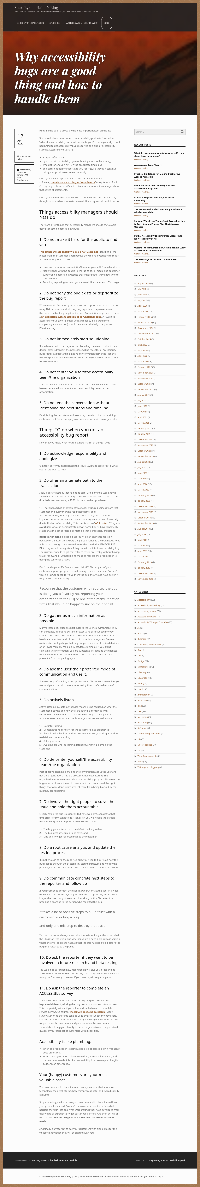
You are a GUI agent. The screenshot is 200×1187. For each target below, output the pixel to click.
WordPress (105, 1176)
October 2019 (144, 517)
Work (140, 761)
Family (140, 683)
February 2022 (144, 367)
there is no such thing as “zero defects (73, 182)
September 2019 (145, 523)
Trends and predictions (148, 733)
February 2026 (144, 317)
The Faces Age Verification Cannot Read (155, 259)
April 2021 (142, 417)
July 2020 (141, 467)
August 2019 (143, 528)
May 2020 (142, 478)
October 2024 (144, 339)
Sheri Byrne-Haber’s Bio (30, 23)
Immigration (143, 694)
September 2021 (145, 389)
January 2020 (143, 500)
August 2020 (143, 461)
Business (141, 638)
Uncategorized (144, 744)
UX (26, 175)
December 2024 (145, 328)
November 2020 (145, 445)
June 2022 (142, 344)
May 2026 (142, 300)
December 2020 (145, 439)
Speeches (54, 23)
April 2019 (142, 551)
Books (140, 633)
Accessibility (25, 169)
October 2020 (144, 450)
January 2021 (143, 434)
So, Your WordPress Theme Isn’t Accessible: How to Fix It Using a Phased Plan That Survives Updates (159, 224)
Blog (107, 23)
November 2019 (145, 512)
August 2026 (143, 283)
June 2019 (142, 540)
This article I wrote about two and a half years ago (69, 251)
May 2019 (142, 545)
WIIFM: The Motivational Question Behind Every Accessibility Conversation (160, 249)
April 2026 (142, 305)
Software (20, 175)
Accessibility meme (147, 611)
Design (141, 661)
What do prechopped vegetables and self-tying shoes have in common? (159, 154)
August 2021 (143, 395)
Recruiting (142, 722)
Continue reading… (141, 159)
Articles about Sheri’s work (82, 23)
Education (142, 677)
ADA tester (101, 523)
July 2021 (141, 400)
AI (138, 627)
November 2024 (145, 333)
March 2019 (143, 556)
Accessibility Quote (146, 616)
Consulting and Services (149, 644)
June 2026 (142, 294)
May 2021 (142, 411)
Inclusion (142, 700)
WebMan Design (138, 1176)
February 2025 (144, 322)
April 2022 (142, 355)
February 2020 (144, 495)
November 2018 (145, 578)
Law (139, 711)
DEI (139, 655)
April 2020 (142, 484)
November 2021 (145, 378)
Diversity (141, 672)
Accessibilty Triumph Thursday (152, 622)
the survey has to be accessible (87, 1011)
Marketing (142, 717)
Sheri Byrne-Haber (24, 157)
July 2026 (141, 289)
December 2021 (145, 372)
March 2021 (143, 422)
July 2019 (141, 534)
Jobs (139, 705)
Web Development (23, 178)
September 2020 (145, 456)
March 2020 (143, 489)
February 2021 (144, 428)
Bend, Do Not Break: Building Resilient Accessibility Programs (154, 187)
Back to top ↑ (156, 1176)
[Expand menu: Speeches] (61, 23)
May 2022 (142, 350)
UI (138, 739)
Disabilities (21, 172)
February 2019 (144, 562)
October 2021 (144, 383)
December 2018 (145, 573)
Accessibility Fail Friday (148, 605)
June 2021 (142, 406)
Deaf (139, 650)
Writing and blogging (148, 767)
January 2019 (143, 567)
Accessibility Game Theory (148, 165)
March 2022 (143, 361)
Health (140, 689)
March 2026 (143, 311)
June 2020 (142, 473)
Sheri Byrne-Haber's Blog (36, 7)
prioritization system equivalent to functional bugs (71, 316)
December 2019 (145, 506)
